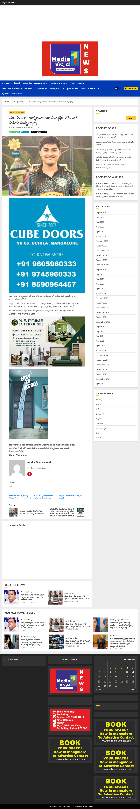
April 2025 (100, 288)
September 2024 (103, 322)
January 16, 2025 (33, 127)
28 (105, 686)
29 (110, 686)
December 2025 (102, 250)
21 (105, 681)
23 (116, 681)
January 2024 (101, 360)
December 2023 (102, 364)
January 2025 (101, 303)
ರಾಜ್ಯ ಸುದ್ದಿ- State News (59, 83)
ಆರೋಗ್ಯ (99, 399)
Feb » (133, 689)
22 (110, 681)
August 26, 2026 (73, 646)
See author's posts (38, 468)
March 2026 (101, 236)
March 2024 (101, 350)
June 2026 (100, 222)
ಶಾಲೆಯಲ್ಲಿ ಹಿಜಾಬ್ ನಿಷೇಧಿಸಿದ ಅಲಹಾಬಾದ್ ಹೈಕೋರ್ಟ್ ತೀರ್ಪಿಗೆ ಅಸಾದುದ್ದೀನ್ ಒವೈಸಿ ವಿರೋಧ (31, 642)
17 (121, 676)
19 (133, 676)
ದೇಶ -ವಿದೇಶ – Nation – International (17, 88)
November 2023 (102, 369)
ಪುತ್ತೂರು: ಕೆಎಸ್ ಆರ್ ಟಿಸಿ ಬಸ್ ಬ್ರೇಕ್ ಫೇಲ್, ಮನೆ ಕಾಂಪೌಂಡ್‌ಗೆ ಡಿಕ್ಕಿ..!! (77, 642)
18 (127, 676)
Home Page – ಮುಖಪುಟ (11, 83)
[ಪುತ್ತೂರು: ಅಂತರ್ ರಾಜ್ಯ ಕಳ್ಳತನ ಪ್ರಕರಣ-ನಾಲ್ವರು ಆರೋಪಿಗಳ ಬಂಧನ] (55, 597)
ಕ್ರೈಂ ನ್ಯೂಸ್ (72, 593)
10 (121, 672)
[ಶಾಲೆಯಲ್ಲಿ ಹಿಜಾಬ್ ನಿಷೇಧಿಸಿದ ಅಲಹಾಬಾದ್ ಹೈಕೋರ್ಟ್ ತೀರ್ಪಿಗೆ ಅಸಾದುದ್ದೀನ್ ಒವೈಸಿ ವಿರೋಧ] (11, 642)
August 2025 (101, 269)
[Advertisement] (70, 24)
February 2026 (102, 241)
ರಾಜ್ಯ (30, 592)
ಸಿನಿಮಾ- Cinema (41, 88)
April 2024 (100, 346)
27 (99, 686)
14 (105, 676)
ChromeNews (77, 806)
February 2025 (102, 298)
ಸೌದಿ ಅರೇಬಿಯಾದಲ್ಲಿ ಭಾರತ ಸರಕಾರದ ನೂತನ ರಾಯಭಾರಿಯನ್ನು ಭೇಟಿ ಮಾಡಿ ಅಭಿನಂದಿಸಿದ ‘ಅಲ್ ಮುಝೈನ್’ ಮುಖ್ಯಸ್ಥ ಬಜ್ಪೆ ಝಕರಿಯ (122, 642)
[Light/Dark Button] (117, 88)
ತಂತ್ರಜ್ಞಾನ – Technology (91, 88)
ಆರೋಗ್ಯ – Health (57, 88)
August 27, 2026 (28, 602)
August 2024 (101, 326)
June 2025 (100, 279)
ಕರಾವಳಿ (12, 112)
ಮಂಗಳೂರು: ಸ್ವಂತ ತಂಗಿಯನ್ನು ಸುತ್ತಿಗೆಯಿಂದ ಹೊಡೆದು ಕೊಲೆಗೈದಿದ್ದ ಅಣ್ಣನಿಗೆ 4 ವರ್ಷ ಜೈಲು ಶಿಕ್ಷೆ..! (121, 625)
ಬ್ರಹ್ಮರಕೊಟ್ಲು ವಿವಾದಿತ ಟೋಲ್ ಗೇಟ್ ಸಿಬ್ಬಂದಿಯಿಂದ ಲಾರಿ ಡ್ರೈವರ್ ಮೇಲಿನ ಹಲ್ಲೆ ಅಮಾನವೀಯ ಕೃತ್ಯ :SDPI (115, 186)
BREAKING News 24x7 (13, 659)
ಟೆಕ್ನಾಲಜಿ (99, 418)
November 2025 (102, 255)
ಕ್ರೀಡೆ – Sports (72, 88)
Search (101, 111)
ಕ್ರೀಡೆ (97, 409)
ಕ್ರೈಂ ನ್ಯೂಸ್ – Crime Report (12, 94)
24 (121, 681)
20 (99, 681)
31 (121, 686)
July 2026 (100, 217)
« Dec (98, 689)
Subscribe (132, 88)
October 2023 (101, 374)
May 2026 (100, 227)
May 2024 (100, 341)
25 (127, 681)
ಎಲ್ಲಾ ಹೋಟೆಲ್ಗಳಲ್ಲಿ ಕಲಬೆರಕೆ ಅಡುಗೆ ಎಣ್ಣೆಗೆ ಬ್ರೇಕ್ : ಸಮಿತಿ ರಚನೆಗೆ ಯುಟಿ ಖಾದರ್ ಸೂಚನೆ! (32, 597)
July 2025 (100, 274)
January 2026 (101, 246)
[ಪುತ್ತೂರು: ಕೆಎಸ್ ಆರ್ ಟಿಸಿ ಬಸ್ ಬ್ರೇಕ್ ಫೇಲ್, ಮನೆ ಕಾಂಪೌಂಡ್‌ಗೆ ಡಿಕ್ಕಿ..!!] (56, 642)
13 (99, 676)
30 (116, 686)
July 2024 (100, 331)
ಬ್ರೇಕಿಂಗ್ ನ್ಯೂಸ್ (20, 112)
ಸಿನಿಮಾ (98, 437)
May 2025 (100, 284)
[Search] (121, 88)
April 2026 (100, 231)
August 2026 (101, 212)
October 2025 (101, 260)
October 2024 (101, 317)
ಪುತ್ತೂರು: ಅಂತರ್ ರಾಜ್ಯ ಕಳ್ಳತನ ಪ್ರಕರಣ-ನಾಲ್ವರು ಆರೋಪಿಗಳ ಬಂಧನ (76, 597)
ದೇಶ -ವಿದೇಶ (100, 423)
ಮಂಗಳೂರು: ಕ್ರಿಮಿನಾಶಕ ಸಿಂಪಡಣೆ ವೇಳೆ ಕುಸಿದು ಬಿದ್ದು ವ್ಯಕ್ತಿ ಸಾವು (43, 497)
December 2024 (102, 307)
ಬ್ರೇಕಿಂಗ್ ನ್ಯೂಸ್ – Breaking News (35, 83)
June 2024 (100, 336)
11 (127, 672)
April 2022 (100, 383)
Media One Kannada (17, 127)
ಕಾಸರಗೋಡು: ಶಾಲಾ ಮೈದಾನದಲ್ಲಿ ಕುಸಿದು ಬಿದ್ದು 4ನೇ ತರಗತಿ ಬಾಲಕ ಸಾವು (20, 497)
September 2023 (103, 379)
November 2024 (102, 312)
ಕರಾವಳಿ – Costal (77, 83)
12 (133, 672)
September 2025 (103, 265)
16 (116, 676)
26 (133, 681)
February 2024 (102, 355)
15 (110, 676)
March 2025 (101, 293)
